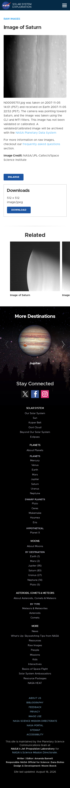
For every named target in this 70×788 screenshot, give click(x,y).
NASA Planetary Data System (36, 132)
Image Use (35, 716)
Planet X (35, 532)
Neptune (35, 493)
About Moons (35, 546)
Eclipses (35, 437)
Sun (35, 418)
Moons (35, 541)
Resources (35, 640)
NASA (4, 5)
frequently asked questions (41, 144)
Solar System (35, 408)
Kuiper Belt (35, 422)
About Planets (35, 450)
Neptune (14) (34, 580)
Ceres (35, 508)
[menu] (64, 5)
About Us (35, 698)
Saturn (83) (35, 570)
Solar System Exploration (20, 5)
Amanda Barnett (43, 758)
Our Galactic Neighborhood (20, 13)
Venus (35, 465)
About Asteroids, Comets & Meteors (35, 598)
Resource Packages (35, 678)
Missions (35, 655)
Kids (35, 659)
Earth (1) (35, 556)
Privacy (35, 712)
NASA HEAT (35, 683)
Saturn (35, 484)
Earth (35, 470)
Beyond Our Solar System (35, 432)
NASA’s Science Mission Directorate (34, 752)
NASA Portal (35, 725)
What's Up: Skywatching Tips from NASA (35, 636)
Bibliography (34, 703)
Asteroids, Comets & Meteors (35, 593)
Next (63, 344)
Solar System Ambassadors (35, 673)
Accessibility (35, 735)
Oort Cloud (35, 427)
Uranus (35, 489)
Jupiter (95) (35, 566)
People (35, 650)
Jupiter (35, 363)
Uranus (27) (35, 575)
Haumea (35, 517)
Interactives (35, 664)
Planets (35, 445)
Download (18, 210)
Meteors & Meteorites (35, 608)
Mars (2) (35, 561)
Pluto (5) (35, 584)
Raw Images (12, 19)
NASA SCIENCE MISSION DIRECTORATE (35, 721)
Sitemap (35, 730)
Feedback (35, 707)
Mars (35, 474)
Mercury (35, 460)
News (35, 631)
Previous (7, 344)
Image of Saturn (20, 295)
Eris (35, 522)
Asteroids (35, 613)
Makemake (35, 513)
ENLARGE (13, 177)
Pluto (35, 503)
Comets (35, 618)
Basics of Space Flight (35, 669)
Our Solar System (35, 413)
